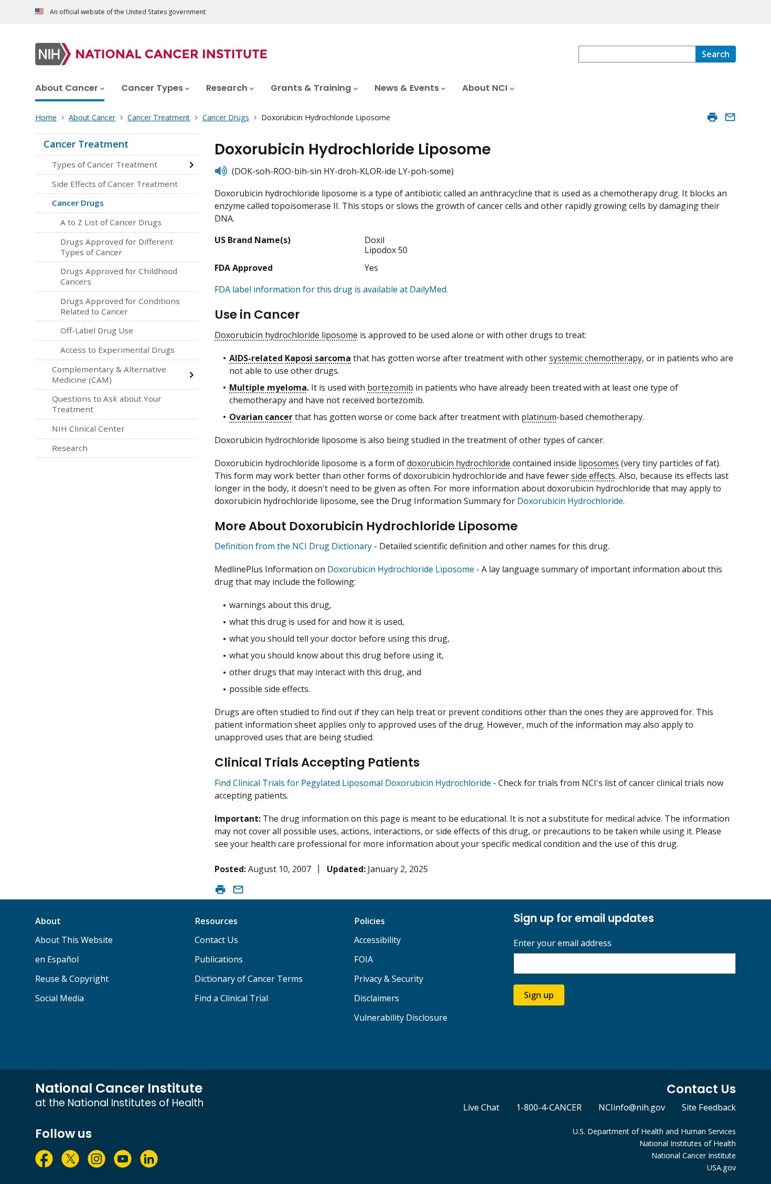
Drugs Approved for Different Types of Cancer (116, 246)
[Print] (712, 117)
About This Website (74, 940)
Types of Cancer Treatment (104, 164)
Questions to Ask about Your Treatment (107, 403)
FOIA (363, 959)
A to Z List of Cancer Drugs (111, 222)
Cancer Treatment (86, 144)
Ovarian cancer (261, 417)
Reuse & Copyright (72, 978)
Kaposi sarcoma (318, 358)
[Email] (730, 117)
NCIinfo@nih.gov (631, 1107)
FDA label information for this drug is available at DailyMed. (331, 289)
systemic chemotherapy (595, 358)
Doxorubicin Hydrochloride (570, 501)
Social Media (59, 998)
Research (70, 448)
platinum (538, 417)
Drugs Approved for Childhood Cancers (118, 276)
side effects (593, 475)
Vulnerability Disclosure (400, 1017)
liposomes (599, 463)
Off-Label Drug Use (96, 330)
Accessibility (377, 940)
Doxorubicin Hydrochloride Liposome (400, 569)
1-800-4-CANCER (549, 1107)
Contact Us (216, 940)
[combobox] (637, 54)
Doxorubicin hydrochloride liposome (286, 335)
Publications (219, 959)
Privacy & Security (388, 978)
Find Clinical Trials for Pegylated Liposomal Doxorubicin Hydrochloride (353, 783)
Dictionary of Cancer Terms (249, 978)
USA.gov (721, 1167)
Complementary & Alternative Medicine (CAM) (109, 374)
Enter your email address (562, 943)
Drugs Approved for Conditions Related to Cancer (120, 306)
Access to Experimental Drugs (117, 349)
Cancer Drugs (78, 202)
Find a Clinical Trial (231, 998)
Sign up (539, 995)
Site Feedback (709, 1107)
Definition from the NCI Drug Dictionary (293, 546)
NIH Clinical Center (88, 428)
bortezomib (390, 387)
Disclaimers (376, 998)
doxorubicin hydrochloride (458, 463)
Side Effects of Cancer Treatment (115, 184)
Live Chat (481, 1107)
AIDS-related (256, 358)
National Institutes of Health (687, 1143)
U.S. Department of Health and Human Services (654, 1131)
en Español (57, 959)
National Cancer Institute (693, 1155)
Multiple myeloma (268, 387)
